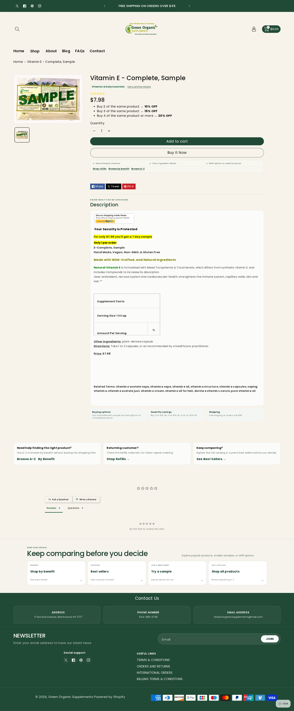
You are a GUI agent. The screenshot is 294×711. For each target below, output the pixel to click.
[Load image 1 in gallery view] (22, 135)
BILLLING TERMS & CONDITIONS (160, 679)
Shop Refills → (118, 459)
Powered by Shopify (109, 697)
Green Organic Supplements (71, 697)
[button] (17, 29)
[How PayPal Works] (114, 218)
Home (18, 62)
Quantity (97, 123)
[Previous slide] (104, 6)
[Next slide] (189, 6)
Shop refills (100, 168)
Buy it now (177, 152)
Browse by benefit (119, 168)
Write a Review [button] (87, 499)
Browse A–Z (138, 168)
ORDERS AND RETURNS (153, 666)
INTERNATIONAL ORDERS (155, 673)
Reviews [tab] (51, 508)
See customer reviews (139, 86)
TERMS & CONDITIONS (153, 660)
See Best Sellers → (211, 459)
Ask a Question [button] (60, 499)
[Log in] (254, 29)
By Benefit (46, 459)
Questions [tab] (73, 508)
